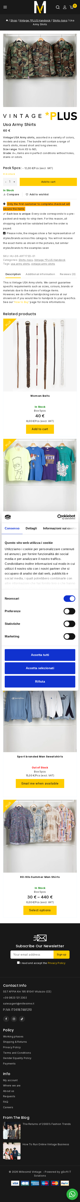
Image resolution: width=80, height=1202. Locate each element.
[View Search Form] (58, 7)
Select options (40, 910)
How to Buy (21, 302)
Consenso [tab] (12, 528)
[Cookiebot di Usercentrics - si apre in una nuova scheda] (57, 517)
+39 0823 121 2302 (15, 997)
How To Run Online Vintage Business (46, 1144)
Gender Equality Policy (17, 1058)
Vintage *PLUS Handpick (50, 259)
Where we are (12, 1085)
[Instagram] (14, 1019)
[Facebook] (6, 1019)
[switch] (69, 611)
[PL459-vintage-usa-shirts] (40, 70)
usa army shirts (20, 263)
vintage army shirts (43, 263)
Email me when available (40, 783)
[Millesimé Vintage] (40, 7)
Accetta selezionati (40, 668)
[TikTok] (22, 1019)
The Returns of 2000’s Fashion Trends (47, 1124)
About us (8, 1091)
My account (10, 1080)
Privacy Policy (56, 963)
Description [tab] (13, 274)
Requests (9, 1096)
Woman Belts (40, 396)
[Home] (7, 20)
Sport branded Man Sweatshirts (40, 756)
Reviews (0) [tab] (67, 274)
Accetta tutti (40, 655)
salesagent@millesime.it (18, 1003)
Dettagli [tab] (31, 528)
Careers (8, 1107)
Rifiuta (40, 681)
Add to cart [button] (40, 429)
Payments (9, 1063)
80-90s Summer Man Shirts (40, 877)
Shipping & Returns (15, 1041)
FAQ (5, 1101)
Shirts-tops (26, 259)
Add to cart (48, 181)
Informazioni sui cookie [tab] (60, 528)
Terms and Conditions (17, 1052)
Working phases (13, 1036)
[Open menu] (5, 7)
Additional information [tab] (40, 274)
